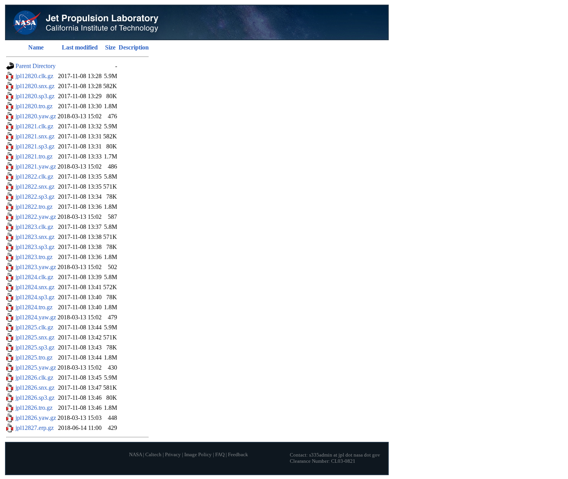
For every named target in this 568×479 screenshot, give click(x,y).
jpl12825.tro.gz (34, 357)
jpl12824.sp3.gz (34, 297)
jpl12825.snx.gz (34, 337)
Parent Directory (35, 66)
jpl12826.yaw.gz (35, 417)
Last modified (80, 47)
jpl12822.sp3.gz (34, 196)
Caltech (153, 454)
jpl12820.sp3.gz (34, 96)
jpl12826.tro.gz (34, 407)
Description (134, 47)
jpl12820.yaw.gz (35, 116)
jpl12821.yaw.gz (35, 166)
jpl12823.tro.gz (34, 257)
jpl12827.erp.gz (34, 427)
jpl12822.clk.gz (34, 176)
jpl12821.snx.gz (34, 136)
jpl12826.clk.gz (34, 377)
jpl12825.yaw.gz (35, 367)
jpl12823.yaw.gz (35, 267)
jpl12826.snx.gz (34, 387)
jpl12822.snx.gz (34, 186)
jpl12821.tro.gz (34, 156)
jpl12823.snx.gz (34, 237)
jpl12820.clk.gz (34, 76)
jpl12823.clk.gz (34, 226)
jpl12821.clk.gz (34, 126)
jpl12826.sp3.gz (34, 397)
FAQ (219, 454)
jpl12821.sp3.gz (34, 146)
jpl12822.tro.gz (34, 206)
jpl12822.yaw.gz (35, 216)
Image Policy (198, 454)
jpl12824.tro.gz (34, 307)
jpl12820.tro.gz (34, 106)
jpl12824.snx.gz (34, 287)
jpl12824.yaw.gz (35, 317)
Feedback (238, 454)
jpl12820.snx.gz (34, 86)
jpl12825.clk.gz (34, 327)
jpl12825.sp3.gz (34, 347)
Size (110, 47)
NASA (135, 454)
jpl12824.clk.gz (34, 277)
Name (36, 47)
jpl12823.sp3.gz (34, 247)
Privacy (173, 454)
